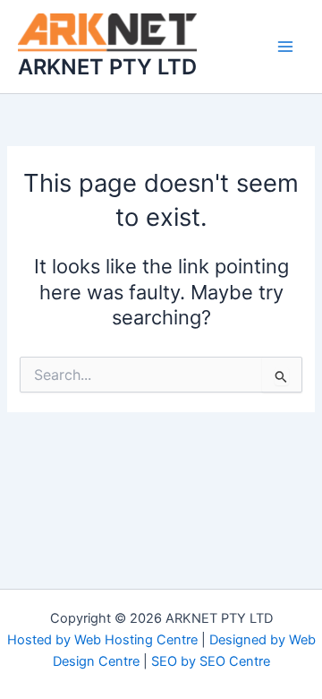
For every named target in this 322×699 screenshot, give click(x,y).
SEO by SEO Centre (210, 661)
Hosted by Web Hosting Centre (102, 640)
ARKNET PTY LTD (107, 67)
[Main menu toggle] (285, 46)
